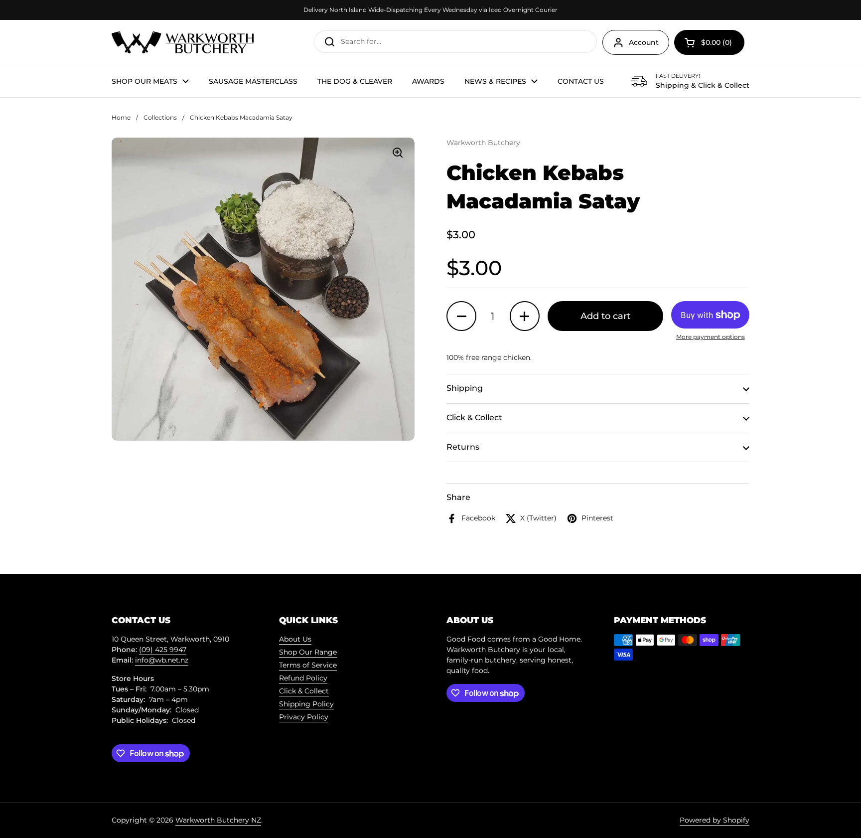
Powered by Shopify (714, 820)
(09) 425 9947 (162, 649)
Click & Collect (304, 690)
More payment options (710, 336)
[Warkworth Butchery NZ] (183, 42)
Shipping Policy (306, 703)
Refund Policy (303, 677)
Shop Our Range (308, 652)
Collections (160, 117)
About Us (295, 639)
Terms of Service (308, 665)
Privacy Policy (303, 716)
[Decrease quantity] (461, 316)
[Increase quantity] (525, 316)
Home (121, 117)
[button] (709, 42)
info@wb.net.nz (161, 660)
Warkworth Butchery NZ (218, 820)
